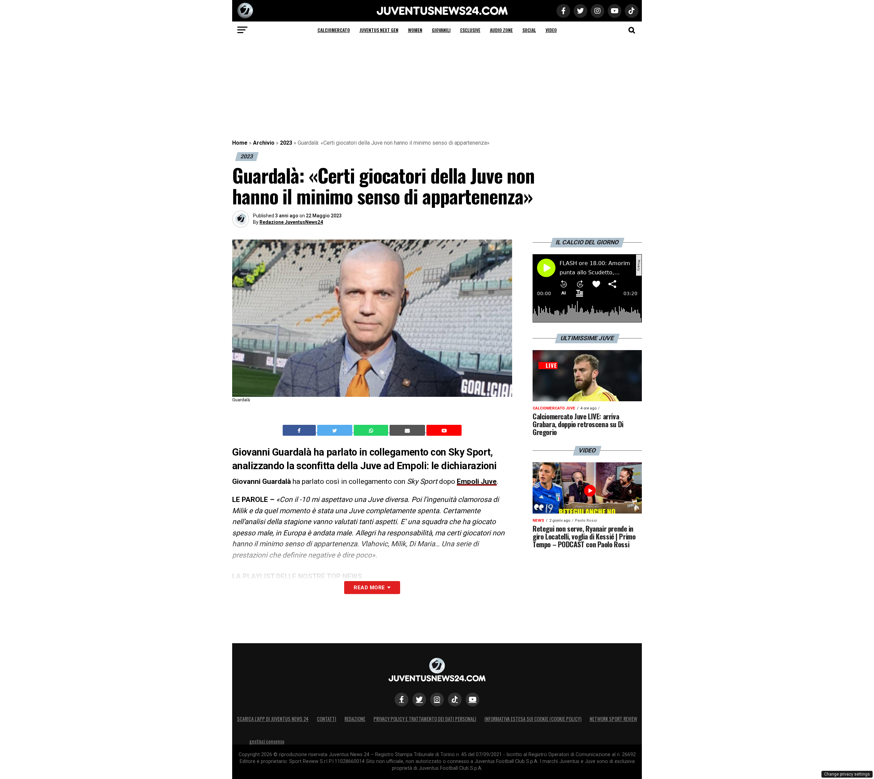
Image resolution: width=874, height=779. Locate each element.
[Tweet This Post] (335, 430)
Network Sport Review (613, 718)
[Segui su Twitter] (419, 699)
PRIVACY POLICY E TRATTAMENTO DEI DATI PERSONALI (424, 718)
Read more (369, 588)
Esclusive (470, 29)
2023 (286, 143)
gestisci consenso (266, 741)
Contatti (326, 718)
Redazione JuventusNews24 (291, 222)
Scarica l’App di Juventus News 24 (273, 718)
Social (529, 29)
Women (415, 29)
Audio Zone (501, 29)
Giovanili (441, 29)
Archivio (263, 143)
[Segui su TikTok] (455, 699)
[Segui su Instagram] (437, 699)
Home (240, 143)
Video (551, 29)
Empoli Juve (477, 481)
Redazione (354, 718)
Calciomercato (334, 29)
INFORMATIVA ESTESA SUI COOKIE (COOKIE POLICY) (532, 718)
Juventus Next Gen (379, 29)
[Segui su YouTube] (472, 699)
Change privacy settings (847, 774)
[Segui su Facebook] (401, 699)
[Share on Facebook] (300, 430)
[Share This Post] (372, 430)
